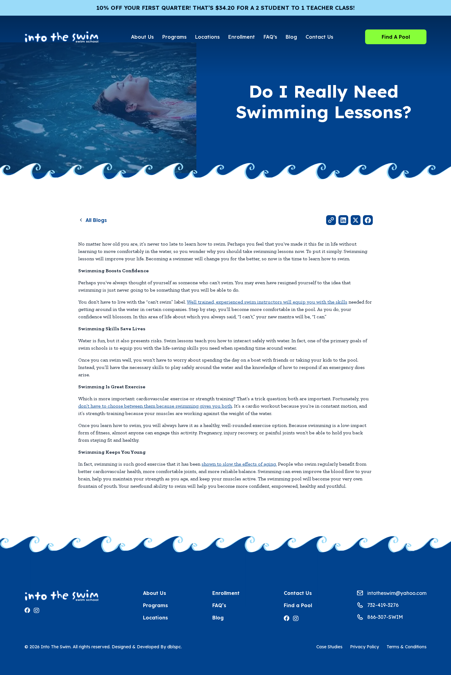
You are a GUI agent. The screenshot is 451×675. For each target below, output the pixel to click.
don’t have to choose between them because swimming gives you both (155, 406)
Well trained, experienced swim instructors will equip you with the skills (267, 302)
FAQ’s (270, 37)
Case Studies (329, 647)
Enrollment (241, 37)
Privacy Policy (364, 647)
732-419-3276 (383, 605)
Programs (174, 37)
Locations (207, 37)
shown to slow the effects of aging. (239, 464)
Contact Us (319, 37)
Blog (291, 37)
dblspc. (174, 647)
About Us (142, 37)
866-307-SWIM (385, 617)
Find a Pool (298, 605)
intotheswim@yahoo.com (396, 593)
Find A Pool (396, 37)
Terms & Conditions (406, 647)
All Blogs (96, 220)
